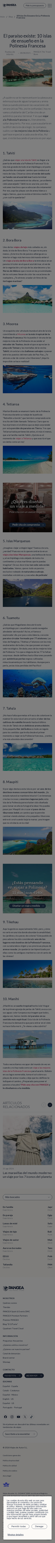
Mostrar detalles (16, 1535)
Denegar (39, 1526)
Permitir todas (18, 1526)
